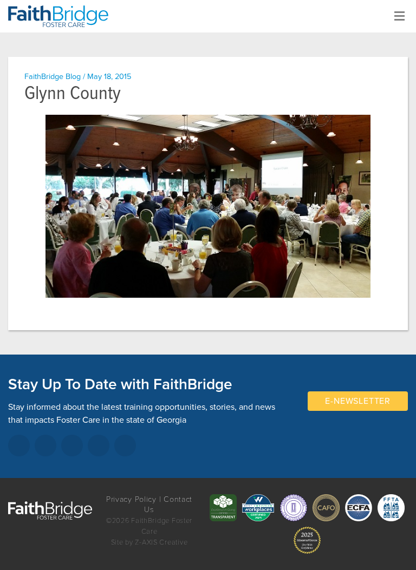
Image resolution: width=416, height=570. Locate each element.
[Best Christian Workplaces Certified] (258, 507)
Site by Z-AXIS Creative (149, 542)
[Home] (62, 16)
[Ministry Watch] (307, 540)
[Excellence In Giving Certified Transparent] (223, 507)
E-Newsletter (358, 401)
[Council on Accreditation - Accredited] (293, 507)
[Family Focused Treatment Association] (391, 507)
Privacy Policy (131, 499)
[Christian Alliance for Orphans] (326, 507)
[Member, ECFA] (358, 507)
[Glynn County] (208, 206)
